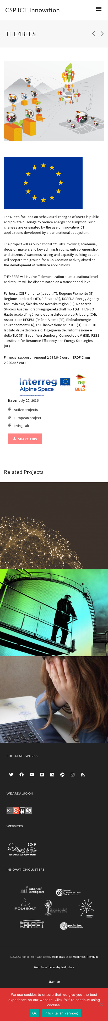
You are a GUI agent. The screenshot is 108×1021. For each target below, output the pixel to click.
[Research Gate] (10, 810)
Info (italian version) (62, 1013)
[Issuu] (16, 810)
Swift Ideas (58, 957)
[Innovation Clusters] (54, 909)
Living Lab (21, 425)
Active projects (26, 409)
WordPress (79, 957)
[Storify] (28, 810)
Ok (34, 1013)
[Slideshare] (22, 810)
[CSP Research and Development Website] (22, 848)
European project (27, 417)
